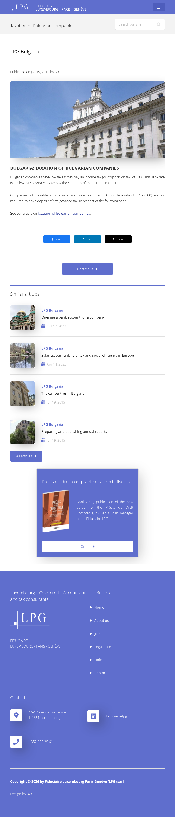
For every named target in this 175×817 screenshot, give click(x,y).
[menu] (159, 7)
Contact (100, 672)
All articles (24, 456)
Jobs (97, 633)
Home (98, 607)
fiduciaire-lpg (116, 716)
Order (85, 546)
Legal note (102, 646)
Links (97, 660)
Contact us (85, 269)
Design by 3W (21, 793)
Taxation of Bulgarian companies (64, 213)
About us (101, 620)
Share (58, 239)
